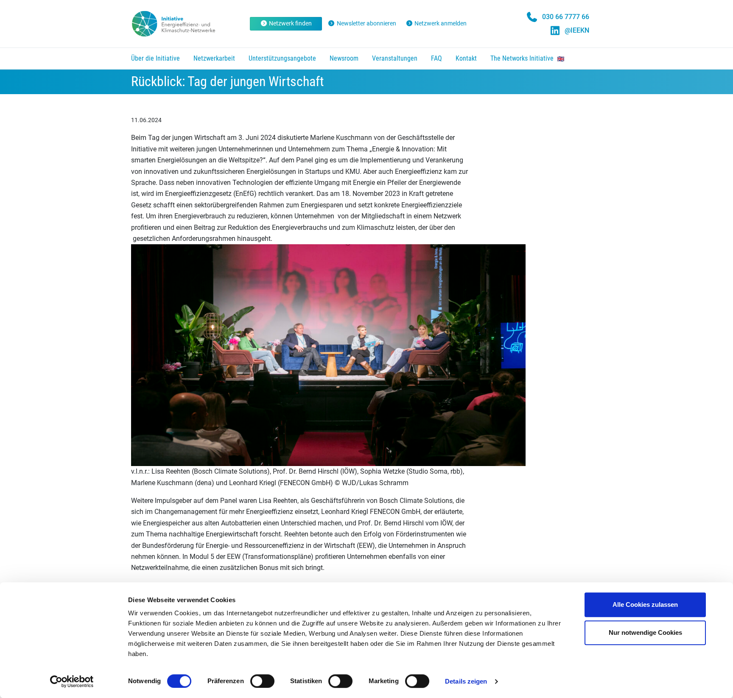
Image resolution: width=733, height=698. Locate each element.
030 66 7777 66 (565, 17)
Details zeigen (466, 681)
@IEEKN (577, 30)
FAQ (436, 58)
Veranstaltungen (394, 58)
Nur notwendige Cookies (645, 632)
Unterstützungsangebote (282, 58)
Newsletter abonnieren (366, 23)
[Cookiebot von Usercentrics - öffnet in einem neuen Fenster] (72, 681)
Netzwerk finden (290, 23)
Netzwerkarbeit (214, 58)
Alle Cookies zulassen (645, 604)
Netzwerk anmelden (440, 23)
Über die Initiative (155, 58)
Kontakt (466, 58)
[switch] (262, 681)
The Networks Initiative (522, 58)
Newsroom (344, 58)
